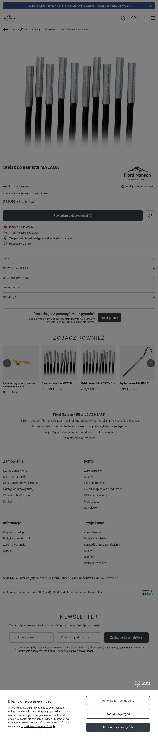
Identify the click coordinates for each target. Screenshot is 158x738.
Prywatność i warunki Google (38, 726)
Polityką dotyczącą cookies (44, 711)
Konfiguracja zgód (118, 714)
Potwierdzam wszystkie (118, 727)
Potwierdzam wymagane (118, 700)
